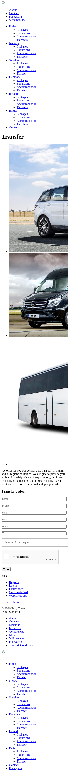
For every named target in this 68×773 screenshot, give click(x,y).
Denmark (14, 76)
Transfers (22, 39)
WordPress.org (18, 595)
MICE (13, 635)
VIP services (16, 638)
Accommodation (26, 36)
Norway (14, 43)
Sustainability (17, 20)
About (13, 9)
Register (14, 582)
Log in (13, 585)
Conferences (16, 631)
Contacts (14, 13)
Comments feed (18, 592)
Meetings (14, 624)
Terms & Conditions (21, 645)
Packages (22, 29)
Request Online (11, 602)
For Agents (15, 16)
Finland (13, 26)
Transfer (21, 73)
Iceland (13, 93)
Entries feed (16, 588)
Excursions (23, 33)
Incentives (15, 628)
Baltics (13, 110)
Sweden (14, 60)
